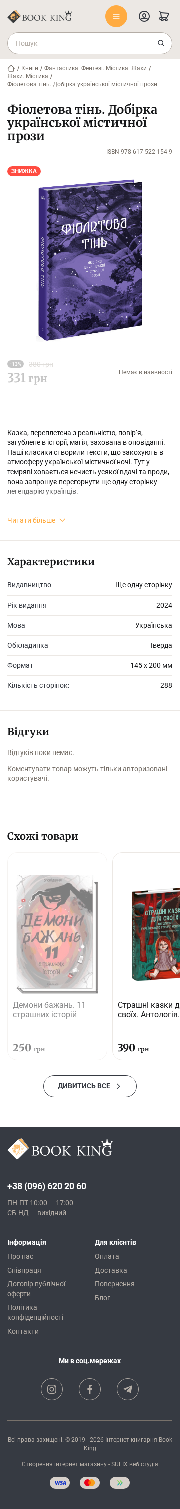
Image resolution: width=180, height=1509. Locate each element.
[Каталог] (117, 16)
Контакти (23, 1331)
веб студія (144, 1464)
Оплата (107, 1256)
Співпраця (25, 1270)
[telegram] (128, 1389)
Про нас (21, 1256)
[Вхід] (144, 16)
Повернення (115, 1284)
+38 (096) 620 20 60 (47, 1186)
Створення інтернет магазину (64, 1464)
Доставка (111, 1270)
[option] (58, 956)
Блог (102, 1298)
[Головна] (12, 68)
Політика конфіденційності (36, 1312)
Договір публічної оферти (37, 1289)
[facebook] (90, 1389)
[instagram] (52, 1389)
